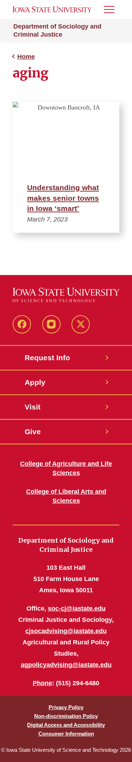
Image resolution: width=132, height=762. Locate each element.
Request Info (47, 358)
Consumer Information (66, 734)
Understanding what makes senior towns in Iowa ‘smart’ (63, 198)
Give (33, 431)
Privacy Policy (66, 707)
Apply (35, 382)
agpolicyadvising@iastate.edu (66, 664)
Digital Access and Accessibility (66, 725)
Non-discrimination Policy (66, 716)
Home (26, 56)
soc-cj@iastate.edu (77, 608)
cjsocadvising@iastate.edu (66, 631)
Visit (32, 407)
